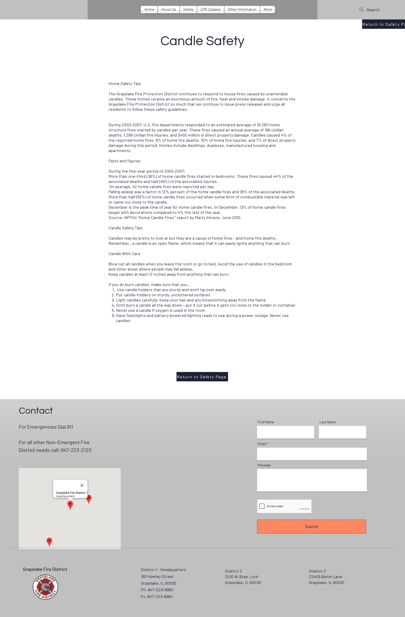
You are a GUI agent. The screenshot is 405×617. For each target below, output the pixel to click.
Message (264, 465)
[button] (210, 9)
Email (262, 444)
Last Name (327, 422)
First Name (266, 422)
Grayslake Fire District (45, 569)
